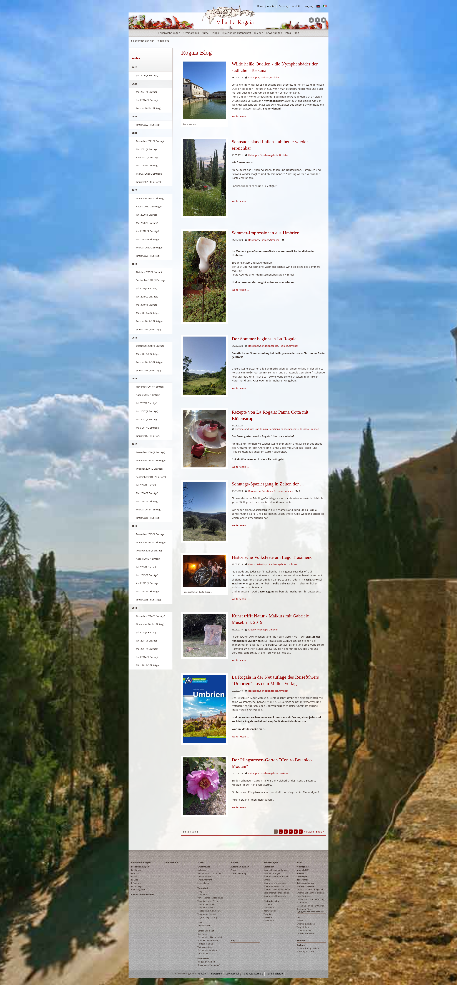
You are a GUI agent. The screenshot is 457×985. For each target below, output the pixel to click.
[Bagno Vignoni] (204, 90)
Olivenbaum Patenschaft (236, 33)
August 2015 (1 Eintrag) (148, 558)
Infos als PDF (303, 870)
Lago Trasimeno (304, 896)
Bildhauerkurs (269, 910)
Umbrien (275, 77)
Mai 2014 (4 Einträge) (147, 648)
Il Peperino (136, 883)
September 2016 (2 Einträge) (151, 476)
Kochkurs (267, 904)
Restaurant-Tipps (304, 909)
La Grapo (135, 879)
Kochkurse (202, 934)
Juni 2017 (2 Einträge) (147, 411)
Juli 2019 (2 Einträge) (146, 288)
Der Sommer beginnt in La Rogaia (264, 338)
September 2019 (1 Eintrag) (150, 280)
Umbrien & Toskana (306, 923)
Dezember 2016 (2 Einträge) (150, 452)
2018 (134, 337)
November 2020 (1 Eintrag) (150, 198)
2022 (134, 116)
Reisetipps (253, 77)
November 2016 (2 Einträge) (150, 460)
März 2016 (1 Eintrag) (147, 501)
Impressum (216, 973)
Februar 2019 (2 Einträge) (149, 321)
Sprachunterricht (205, 953)
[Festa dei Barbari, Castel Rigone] (204, 570)
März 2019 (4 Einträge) (147, 313)
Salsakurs (267, 917)
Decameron (241, 429)
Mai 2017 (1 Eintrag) (146, 419)
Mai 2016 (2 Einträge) (147, 493)
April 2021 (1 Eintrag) (147, 157)
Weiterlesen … (240, 116)
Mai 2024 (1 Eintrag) (146, 91)
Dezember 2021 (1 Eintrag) (150, 141)
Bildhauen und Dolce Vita (209, 873)
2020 (134, 190)
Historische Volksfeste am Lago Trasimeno (272, 557)
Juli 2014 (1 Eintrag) (146, 632)
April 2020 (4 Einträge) (147, 231)
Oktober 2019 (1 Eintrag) (149, 272)
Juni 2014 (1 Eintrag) (146, 640)
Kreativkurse (203, 866)
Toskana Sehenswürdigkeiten (310, 889)
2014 (134, 607)
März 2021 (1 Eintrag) (147, 165)
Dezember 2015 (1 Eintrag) (150, 534)
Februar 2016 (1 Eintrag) (148, 509)
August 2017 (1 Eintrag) (148, 394)
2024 (134, 83)
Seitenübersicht (275, 973)
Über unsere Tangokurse (274, 883)
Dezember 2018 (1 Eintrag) (150, 345)
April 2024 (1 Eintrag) (147, 100)
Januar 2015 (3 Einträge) (148, 599)
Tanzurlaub (202, 888)
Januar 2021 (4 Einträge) (148, 182)
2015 (134, 526)
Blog (296, 33)
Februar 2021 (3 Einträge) (149, 173)
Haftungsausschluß (252, 973)
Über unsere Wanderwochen (276, 889)
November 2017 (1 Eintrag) (150, 386)
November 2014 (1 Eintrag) (150, 624)
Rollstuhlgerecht (138, 889)
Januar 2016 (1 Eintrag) (148, 517)
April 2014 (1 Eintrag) (147, 657)
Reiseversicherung (305, 883)
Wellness (301, 912)
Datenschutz (232, 973)
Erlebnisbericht (204, 925)
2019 (134, 264)
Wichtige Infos (303, 866)
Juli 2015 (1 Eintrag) (146, 567)
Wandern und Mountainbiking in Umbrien (311, 901)
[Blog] (318, 6)
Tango (215, 33)
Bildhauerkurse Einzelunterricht (204, 878)
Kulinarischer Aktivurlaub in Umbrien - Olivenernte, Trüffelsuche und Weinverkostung (210, 942)
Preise (233, 870)
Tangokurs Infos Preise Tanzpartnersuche (207, 903)
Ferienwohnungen (169, 33)
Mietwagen (302, 876)
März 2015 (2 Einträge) (147, 591)
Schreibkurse (203, 883)
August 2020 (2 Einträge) (149, 206)
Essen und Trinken (258, 429)
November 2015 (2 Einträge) (150, 542)
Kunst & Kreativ (304, 930)
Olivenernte (203, 958)
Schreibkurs (268, 907)
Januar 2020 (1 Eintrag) (148, 255)
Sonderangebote (269, 155)
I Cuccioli (135, 873)
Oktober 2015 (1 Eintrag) (149, 550)
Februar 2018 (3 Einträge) (149, 362)
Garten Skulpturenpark (142, 894)
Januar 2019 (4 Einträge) (148, 329)
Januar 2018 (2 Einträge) (148, 370)
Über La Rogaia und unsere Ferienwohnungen (275, 871)
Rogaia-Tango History (207, 917)
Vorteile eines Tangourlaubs (210, 897)
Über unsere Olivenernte (274, 896)
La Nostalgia (136, 886)
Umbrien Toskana (305, 886)
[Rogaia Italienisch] (325, 6)
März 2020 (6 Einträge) (147, 239)
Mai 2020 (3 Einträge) (147, 223)
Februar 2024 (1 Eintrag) (148, 108)
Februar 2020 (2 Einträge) (149, 247)
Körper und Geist (205, 930)
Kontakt (296, 6)
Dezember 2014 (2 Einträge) (150, 616)
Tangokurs (268, 914)
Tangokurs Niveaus (206, 907)
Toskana (264, 77)
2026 (134, 67)
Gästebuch (268, 866)
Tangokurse (202, 894)
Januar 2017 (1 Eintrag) (148, 435)
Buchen (258, 33)
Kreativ (252, 629)
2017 (134, 378)
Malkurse (201, 870)
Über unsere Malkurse (273, 886)
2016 (134, 444)
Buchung (283, 6)
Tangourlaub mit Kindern (209, 910)
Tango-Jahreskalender (207, 914)
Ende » (320, 831)
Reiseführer (302, 879)
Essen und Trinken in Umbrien (310, 905)
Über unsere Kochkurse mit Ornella (275, 878)
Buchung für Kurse (305, 951)
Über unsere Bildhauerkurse (276, 892)
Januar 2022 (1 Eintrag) (148, 124)
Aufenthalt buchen (239, 866)
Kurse (205, 33)
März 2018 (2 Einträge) (147, 354)
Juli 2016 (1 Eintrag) (146, 485)
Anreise (271, 6)
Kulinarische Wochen (207, 950)
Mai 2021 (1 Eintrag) (146, 149)
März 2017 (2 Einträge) (147, 427)
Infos (288, 33)
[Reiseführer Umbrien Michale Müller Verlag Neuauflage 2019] (204, 708)
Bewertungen (274, 33)
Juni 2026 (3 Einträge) (147, 75)
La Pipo (134, 876)
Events (251, 564)
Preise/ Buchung (238, 873)
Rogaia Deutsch (209, 28)
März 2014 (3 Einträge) (147, 665)
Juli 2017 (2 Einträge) (146, 403)
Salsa (199, 922)
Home (260, 6)
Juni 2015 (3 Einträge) (147, 575)
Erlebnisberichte (271, 901)
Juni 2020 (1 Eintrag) (146, 214)
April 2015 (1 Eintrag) (147, 583)
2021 (134, 132)
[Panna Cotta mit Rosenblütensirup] (204, 438)
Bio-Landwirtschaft (206, 961)
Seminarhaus (191, 33)
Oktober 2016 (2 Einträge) (149, 468)
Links (299, 917)
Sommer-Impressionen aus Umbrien (265, 232)
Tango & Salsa (303, 927)
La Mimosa (136, 870)
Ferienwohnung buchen (308, 948)
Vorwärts (309, 831)
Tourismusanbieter (305, 933)
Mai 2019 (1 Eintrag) (146, 304)
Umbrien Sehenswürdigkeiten (310, 892)
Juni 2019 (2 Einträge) (147, 296)
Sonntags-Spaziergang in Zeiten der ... (268, 484)
